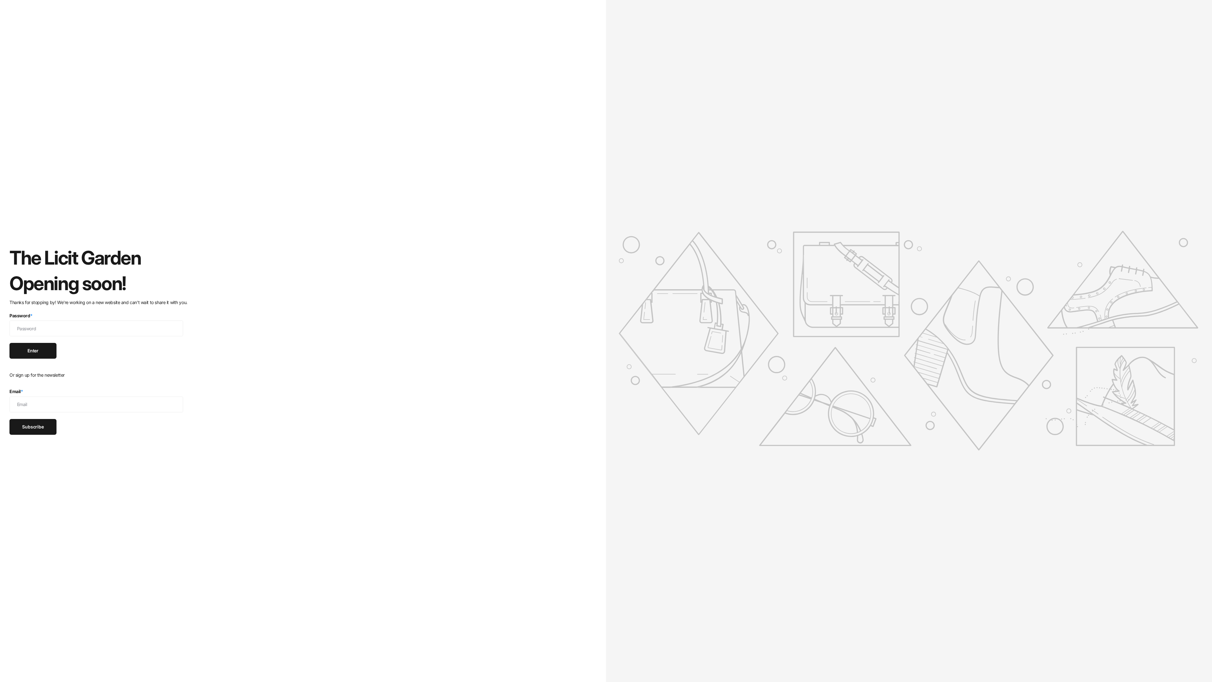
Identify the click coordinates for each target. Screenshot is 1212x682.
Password (20, 315)
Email (16, 391)
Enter (33, 350)
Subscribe (33, 426)
